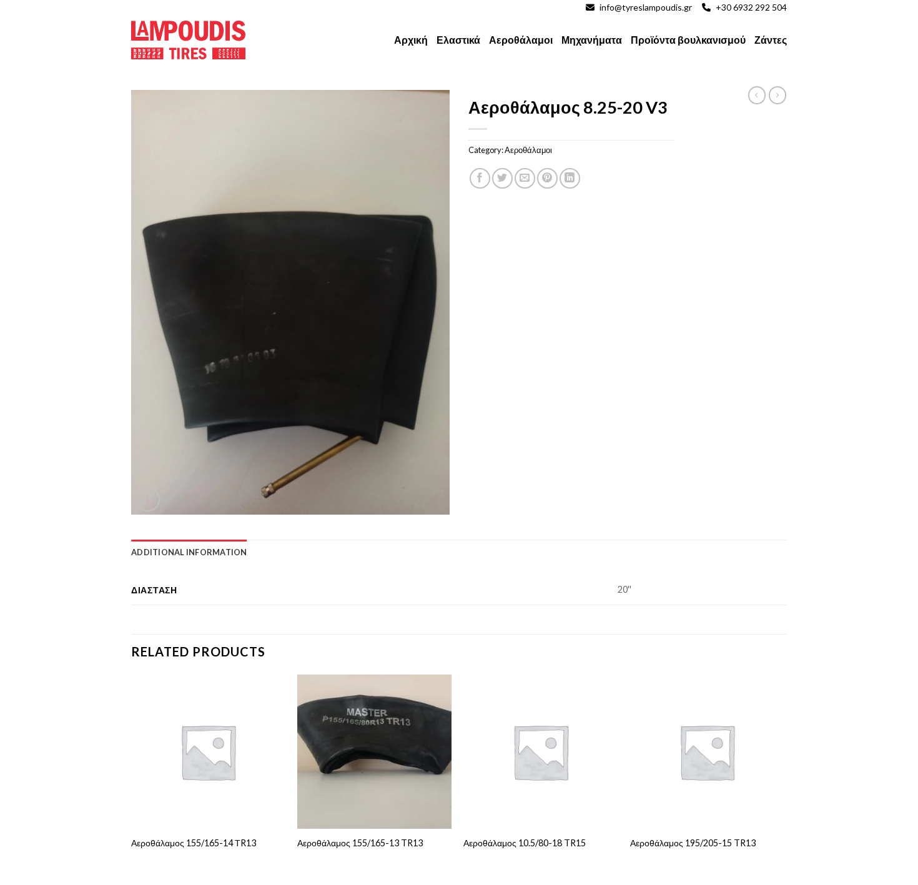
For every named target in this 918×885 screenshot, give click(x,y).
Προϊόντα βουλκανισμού (688, 40)
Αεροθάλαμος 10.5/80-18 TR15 (524, 843)
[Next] (783, 778)
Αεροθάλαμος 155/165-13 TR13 (360, 843)
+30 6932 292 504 (751, 7)
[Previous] (131, 778)
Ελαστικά (458, 40)
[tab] (189, 552)
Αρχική (411, 40)
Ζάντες (770, 40)
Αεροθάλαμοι (521, 40)
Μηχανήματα (591, 40)
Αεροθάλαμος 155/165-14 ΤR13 (193, 843)
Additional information (189, 552)
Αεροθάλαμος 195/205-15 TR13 (693, 843)
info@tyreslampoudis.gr (646, 7)
